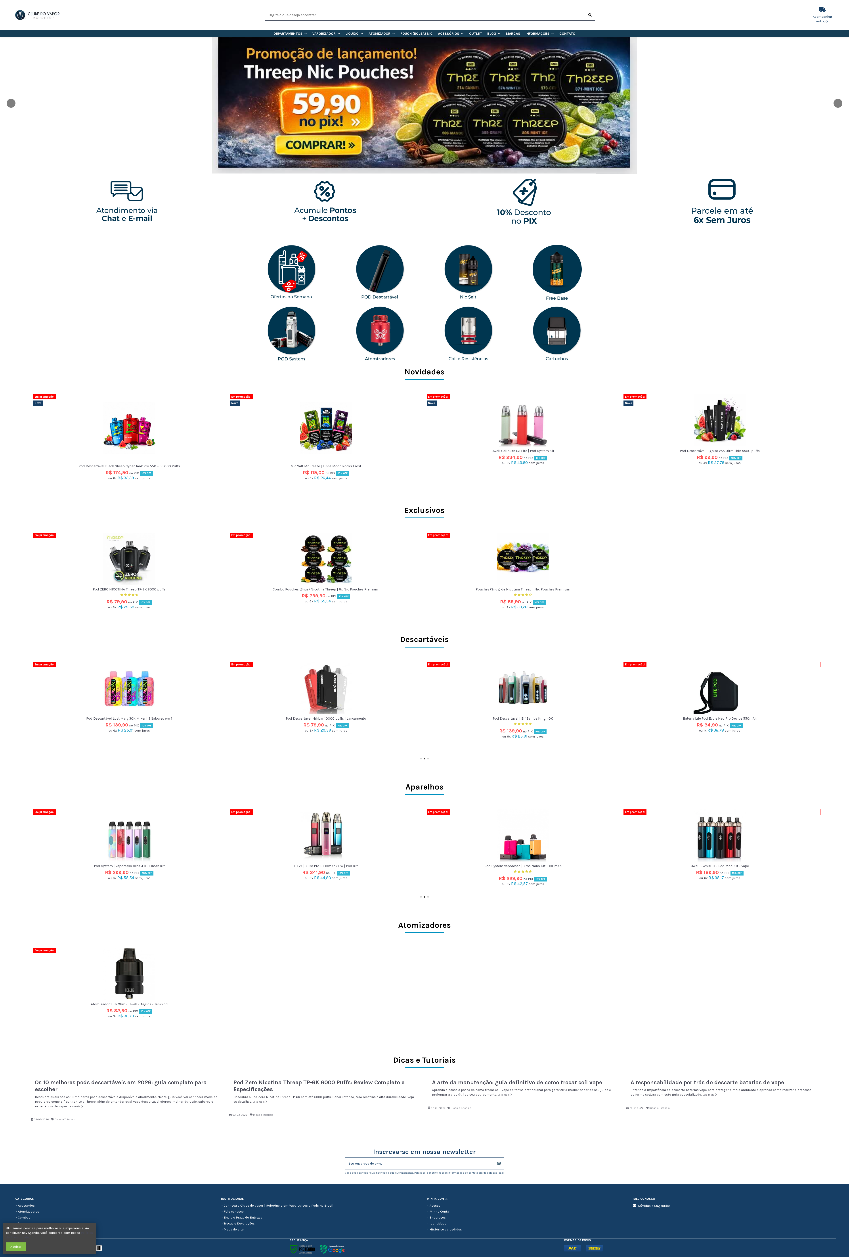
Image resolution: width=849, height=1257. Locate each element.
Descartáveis (424, 639)
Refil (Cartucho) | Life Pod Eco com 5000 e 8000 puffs (720, 718)
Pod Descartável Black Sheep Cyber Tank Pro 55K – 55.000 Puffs (129, 466)
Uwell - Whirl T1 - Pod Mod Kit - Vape (326, 866)
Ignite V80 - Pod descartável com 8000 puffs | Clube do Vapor (523, 718)
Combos (24, 1217)
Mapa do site (234, 1229)
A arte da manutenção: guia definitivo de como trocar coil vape (517, 1082)
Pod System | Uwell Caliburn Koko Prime (523, 866)
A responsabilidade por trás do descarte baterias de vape (707, 1082)
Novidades (424, 371)
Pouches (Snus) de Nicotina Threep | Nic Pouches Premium (523, 589)
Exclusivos (424, 510)
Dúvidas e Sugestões (654, 1206)
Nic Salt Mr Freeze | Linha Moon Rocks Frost (326, 466)
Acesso (435, 1205)
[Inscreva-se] (499, 1163)
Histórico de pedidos (446, 1229)
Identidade (438, 1223)
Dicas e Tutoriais (65, 1119)
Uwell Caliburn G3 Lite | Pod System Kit (522, 451)
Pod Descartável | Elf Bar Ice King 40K (129, 718)
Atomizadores (424, 925)
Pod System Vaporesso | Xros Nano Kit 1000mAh (129, 866)
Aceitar (15, 1247)
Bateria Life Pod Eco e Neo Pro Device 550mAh (326, 718)
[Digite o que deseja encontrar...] (590, 15)
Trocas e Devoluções (239, 1223)
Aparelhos (424, 786)
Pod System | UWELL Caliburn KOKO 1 (719, 866)
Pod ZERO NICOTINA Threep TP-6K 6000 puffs (129, 589)
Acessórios (26, 1205)
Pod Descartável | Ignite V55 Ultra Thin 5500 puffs (720, 451)
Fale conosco (234, 1211)
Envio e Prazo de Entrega (243, 1217)
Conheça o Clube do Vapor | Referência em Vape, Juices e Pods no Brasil (278, 1205)
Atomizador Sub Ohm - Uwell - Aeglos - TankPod (129, 1004)
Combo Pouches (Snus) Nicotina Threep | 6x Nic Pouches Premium (326, 589)
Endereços (438, 1217)
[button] (290, 33)
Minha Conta (439, 1211)
